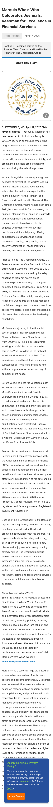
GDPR (10, 787)
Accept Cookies (16, 796)
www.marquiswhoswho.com (18, 661)
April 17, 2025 (32, 36)
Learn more (25, 781)
